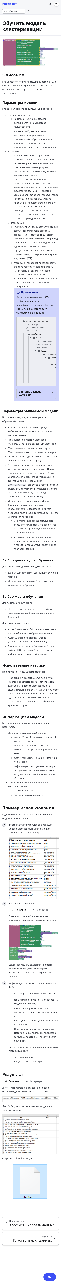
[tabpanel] (34, 946)
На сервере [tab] (42, 909)
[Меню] (56, 4)
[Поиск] (49, 4)
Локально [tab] (21, 909)
